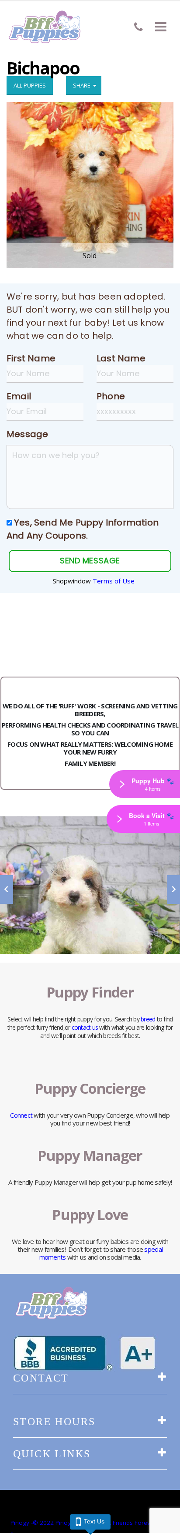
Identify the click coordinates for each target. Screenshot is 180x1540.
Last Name (121, 358)
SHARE (83, 85)
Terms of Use (114, 580)
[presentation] (6, 889)
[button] (160, 26)
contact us (85, 1027)
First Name (31, 358)
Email (19, 396)
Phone (111, 396)
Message (27, 434)
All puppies (30, 85)
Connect (21, 1115)
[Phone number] (138, 26)
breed (148, 1019)
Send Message (90, 560)
